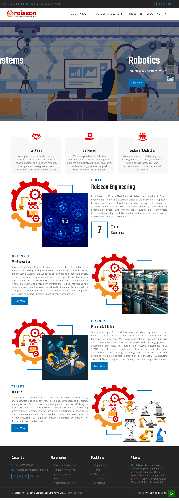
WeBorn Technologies (157, 492)
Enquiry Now (100, 465)
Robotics (58, 478)
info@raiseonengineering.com (45, 3)
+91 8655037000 (15, 3)
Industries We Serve (64, 469)
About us (99, 474)
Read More (19, 82)
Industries (136, 13)
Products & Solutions (109, 13)
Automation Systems (65, 482)
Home (72, 13)
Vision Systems (62, 474)
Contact (162, 13)
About (84, 13)
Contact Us (99, 482)
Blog (150, 13)
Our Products (101, 478)
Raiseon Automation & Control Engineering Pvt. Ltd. (38, 492)
